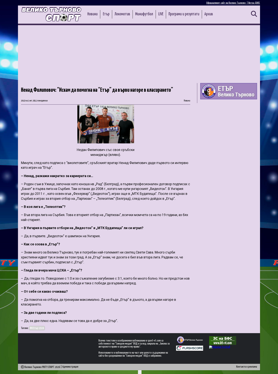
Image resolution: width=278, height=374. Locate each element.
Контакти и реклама (246, 366)
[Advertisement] (139, 53)
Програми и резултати (184, 14)
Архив (208, 14)
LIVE (160, 14)
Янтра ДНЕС (254, 3)
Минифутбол (144, 14)
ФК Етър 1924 (37, 328)
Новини (92, 14)
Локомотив (122, 14)
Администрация (70, 366)
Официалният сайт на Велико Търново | (227, 3)
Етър (106, 14)
